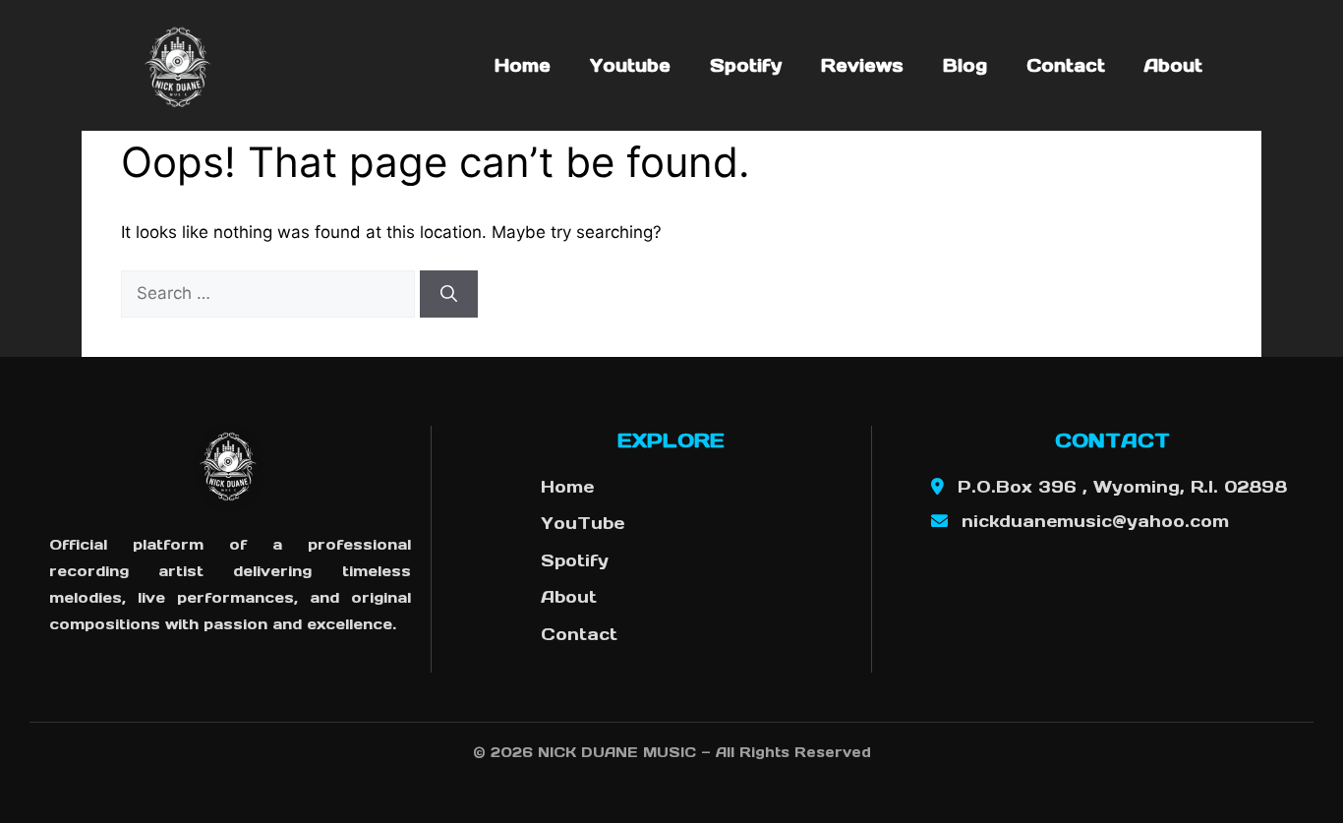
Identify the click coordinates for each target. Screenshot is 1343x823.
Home (523, 65)
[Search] (449, 294)
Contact (1065, 65)
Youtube (630, 65)
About (1173, 65)
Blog (965, 65)
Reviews (862, 65)
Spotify (746, 65)
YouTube (582, 523)
